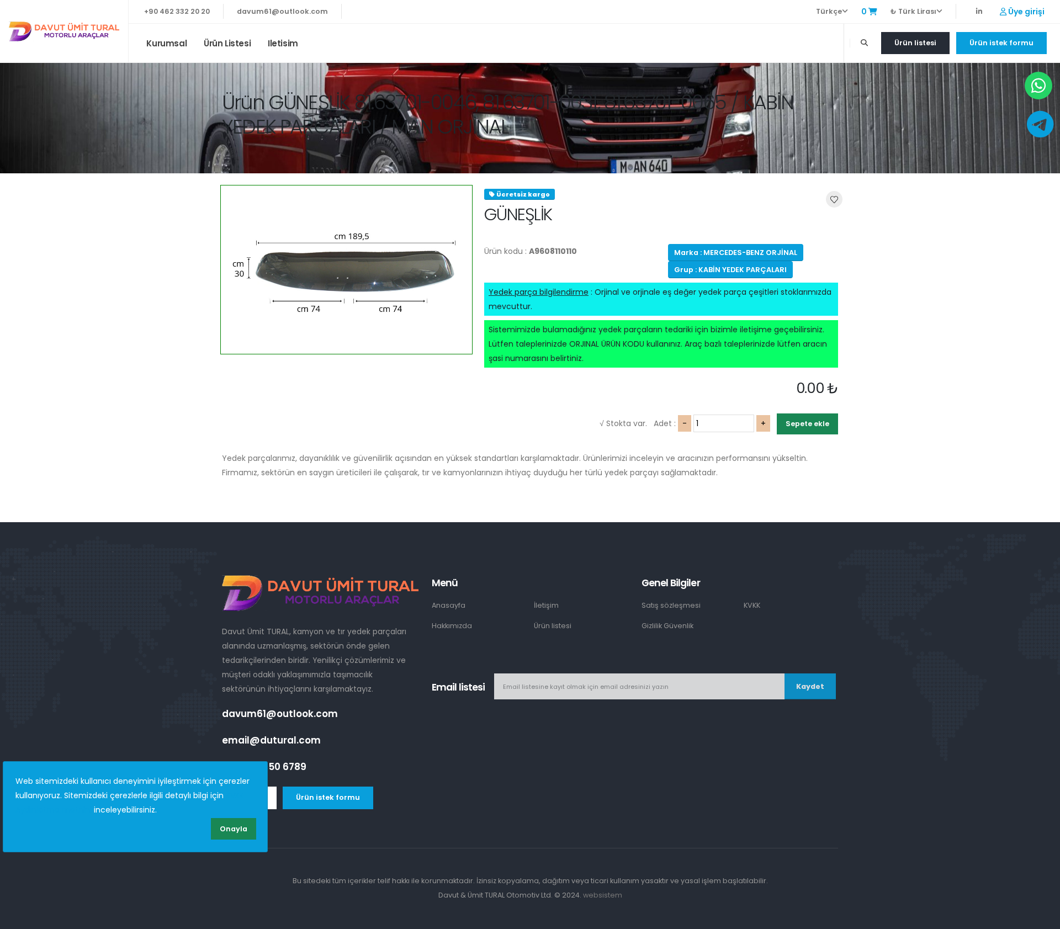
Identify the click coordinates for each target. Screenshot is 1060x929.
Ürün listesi (227, 43)
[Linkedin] (979, 11)
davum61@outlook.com (282, 11)
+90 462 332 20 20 (177, 11)
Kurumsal (166, 43)
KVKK (752, 605)
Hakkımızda (452, 625)
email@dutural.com (271, 740)
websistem (602, 895)
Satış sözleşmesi (671, 605)
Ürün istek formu (1001, 42)
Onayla (233, 829)
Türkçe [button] (829, 11)
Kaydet (810, 686)
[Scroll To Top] (1040, 916)
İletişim (546, 605)
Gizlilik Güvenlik (667, 625)
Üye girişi (1025, 11)
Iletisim (283, 43)
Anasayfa (448, 605)
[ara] (864, 43)
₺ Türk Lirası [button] (913, 11)
